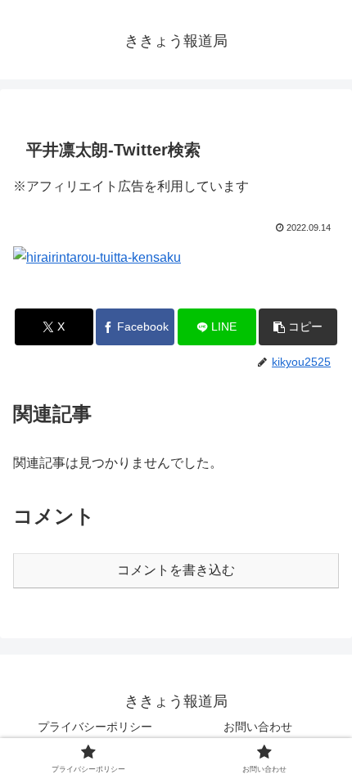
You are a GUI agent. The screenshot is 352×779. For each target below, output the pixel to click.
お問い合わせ (257, 726)
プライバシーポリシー (95, 726)
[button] (298, 326)
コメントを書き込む (176, 570)
